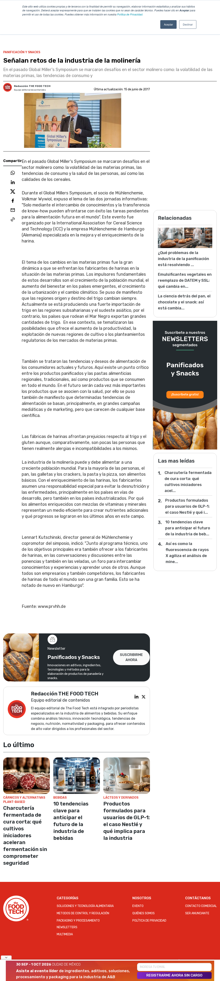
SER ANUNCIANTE (197, 913)
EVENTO (138, 906)
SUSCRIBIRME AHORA (131, 657)
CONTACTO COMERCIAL (201, 906)
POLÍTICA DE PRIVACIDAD (149, 920)
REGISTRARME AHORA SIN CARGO (174, 975)
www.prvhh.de (52, 606)
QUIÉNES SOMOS (143, 913)
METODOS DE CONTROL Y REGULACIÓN (83, 913)
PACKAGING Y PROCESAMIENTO (78, 920)
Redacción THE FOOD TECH (32, 86)
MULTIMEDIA (65, 934)
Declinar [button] (188, 24)
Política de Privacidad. (130, 14)
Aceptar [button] (168, 24)
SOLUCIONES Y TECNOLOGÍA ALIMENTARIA (85, 906)
